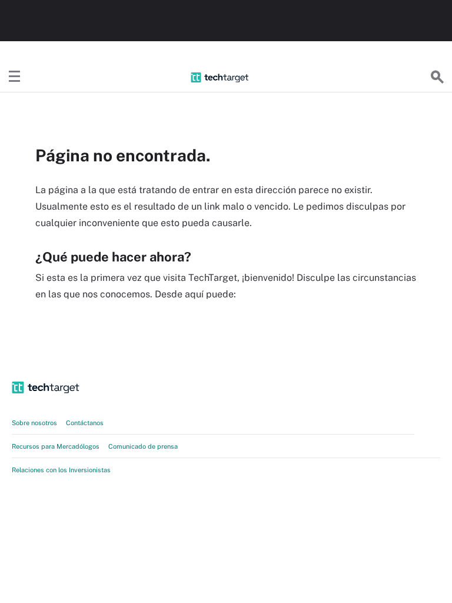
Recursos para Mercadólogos (55, 446)
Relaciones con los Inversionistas (61, 469)
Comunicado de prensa (143, 446)
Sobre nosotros (34, 422)
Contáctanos (85, 422)
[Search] (437, 77)
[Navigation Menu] (14, 77)
